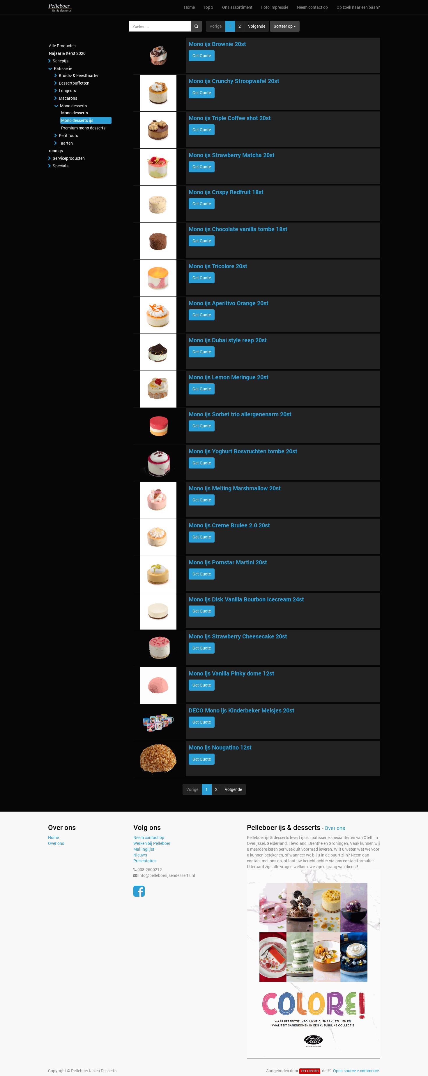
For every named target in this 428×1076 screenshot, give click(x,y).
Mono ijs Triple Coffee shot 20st (230, 118)
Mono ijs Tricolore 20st (218, 266)
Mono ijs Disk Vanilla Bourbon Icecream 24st (246, 599)
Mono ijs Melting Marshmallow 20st (235, 488)
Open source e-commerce (356, 1070)
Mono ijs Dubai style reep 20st (228, 340)
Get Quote (201, 55)
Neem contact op (148, 837)
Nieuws (140, 855)
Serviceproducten (69, 158)
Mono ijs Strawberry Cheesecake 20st (238, 636)
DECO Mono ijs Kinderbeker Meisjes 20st (241, 710)
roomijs (56, 150)
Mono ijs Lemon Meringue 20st (228, 377)
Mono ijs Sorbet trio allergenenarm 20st (240, 414)
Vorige (216, 26)
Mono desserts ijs (77, 120)
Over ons (56, 843)
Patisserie (63, 68)
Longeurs (67, 90)
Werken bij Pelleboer (151, 843)
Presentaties (144, 860)
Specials (60, 165)
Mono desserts (73, 105)
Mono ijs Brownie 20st (217, 44)
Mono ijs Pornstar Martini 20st (228, 562)
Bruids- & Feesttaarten (79, 75)
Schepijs (60, 61)
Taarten (66, 143)
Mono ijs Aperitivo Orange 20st (228, 303)
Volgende (256, 26)
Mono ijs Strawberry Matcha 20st (232, 155)
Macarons (68, 98)
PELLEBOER (310, 1071)
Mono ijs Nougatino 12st (220, 747)
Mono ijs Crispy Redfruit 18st (226, 192)
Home (53, 837)
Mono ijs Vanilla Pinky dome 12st (231, 673)
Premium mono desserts (83, 128)
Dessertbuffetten (74, 83)
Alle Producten (62, 45)
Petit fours (68, 135)
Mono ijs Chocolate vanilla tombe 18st (238, 229)
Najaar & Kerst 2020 (67, 53)
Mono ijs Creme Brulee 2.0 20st (229, 525)
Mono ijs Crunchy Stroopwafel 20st (234, 81)
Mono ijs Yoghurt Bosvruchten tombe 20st (243, 451)
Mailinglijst (143, 849)
